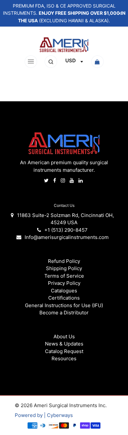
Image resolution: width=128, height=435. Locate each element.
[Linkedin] (81, 180)
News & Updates (64, 344)
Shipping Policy (64, 268)
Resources (64, 358)
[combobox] (74, 61)
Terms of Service (64, 276)
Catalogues (64, 290)
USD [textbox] (70, 60)
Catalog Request (64, 351)
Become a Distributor (64, 312)
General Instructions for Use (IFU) (64, 305)
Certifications (64, 298)
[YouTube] (72, 180)
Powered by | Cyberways (44, 415)
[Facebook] (55, 180)
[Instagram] (63, 180)
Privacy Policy (64, 283)
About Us (64, 336)
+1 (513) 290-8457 (66, 230)
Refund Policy (64, 261)
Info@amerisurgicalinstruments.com (67, 237)
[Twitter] (47, 180)
